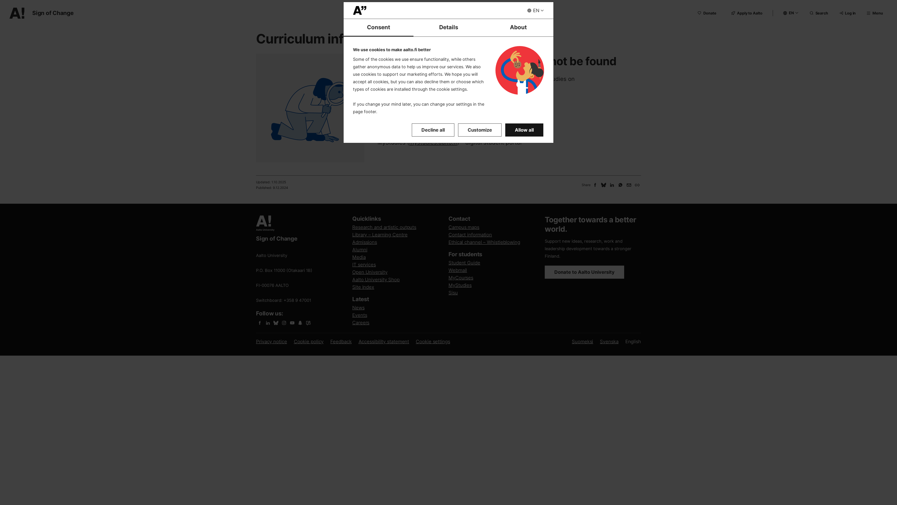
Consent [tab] (378, 27)
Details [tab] (448, 27)
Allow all (524, 130)
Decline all (433, 130)
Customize (480, 130)
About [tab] (518, 27)
